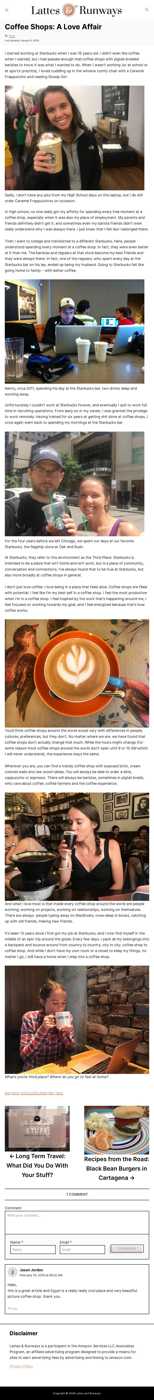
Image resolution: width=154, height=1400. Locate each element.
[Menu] (6, 10)
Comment (13, 1208)
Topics (59, 1092)
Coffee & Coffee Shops (33, 1092)
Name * (16, 1242)
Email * (66, 1242)
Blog (7, 1092)
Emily (12, 35)
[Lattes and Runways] (76, 9)
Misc (51, 1092)
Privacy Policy (21, 1366)
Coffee (15, 1092)
